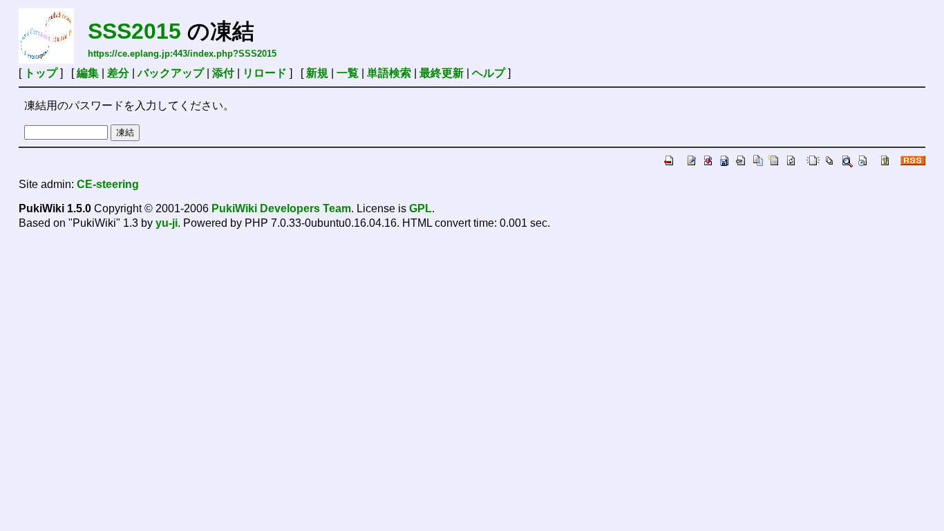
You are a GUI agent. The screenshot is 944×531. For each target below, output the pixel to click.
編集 (88, 73)
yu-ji (166, 223)
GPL (420, 208)
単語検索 (389, 73)
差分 (118, 73)
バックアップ (171, 73)
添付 (223, 73)
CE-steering (108, 184)
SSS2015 (134, 31)
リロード (265, 73)
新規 (317, 73)
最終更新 (441, 73)
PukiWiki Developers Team (281, 208)
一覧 (348, 73)
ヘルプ (488, 73)
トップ (40, 73)
